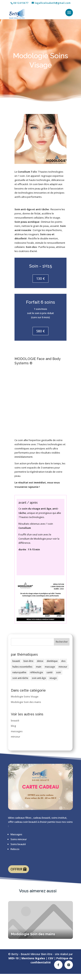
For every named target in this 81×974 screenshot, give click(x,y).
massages (17, 731)
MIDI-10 (13, 958)
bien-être (28, 661)
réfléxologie (36, 672)
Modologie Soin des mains (26, 702)
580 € (40, 331)
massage (50, 666)
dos (63, 661)
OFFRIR (16, 869)
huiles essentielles (22, 666)
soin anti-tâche (20, 678)
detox (40, 661)
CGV (50, 958)
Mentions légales (33, 958)
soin (58, 672)
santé (50, 672)
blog (13, 725)
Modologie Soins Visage (24, 696)
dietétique (52, 661)
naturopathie (19, 672)
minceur (63, 666)
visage (53, 678)
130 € (40, 278)
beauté (16, 661)
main (38, 666)
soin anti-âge (39, 678)
